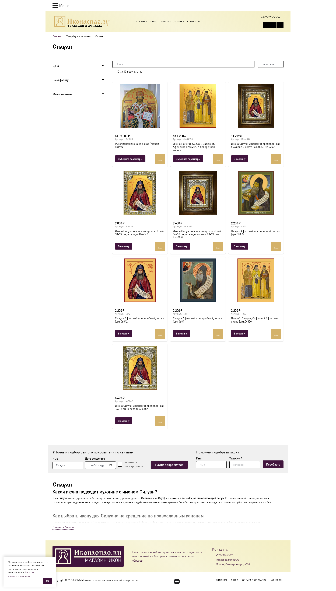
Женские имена (62, 94)
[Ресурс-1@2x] (81, 21)
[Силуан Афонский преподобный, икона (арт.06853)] (256, 193)
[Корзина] (275, 5)
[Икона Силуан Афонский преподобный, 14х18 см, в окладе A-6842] (140, 368)
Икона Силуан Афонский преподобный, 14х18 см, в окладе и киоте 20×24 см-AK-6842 (197, 234)
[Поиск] (251, 64)
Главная (141, 21)
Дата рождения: (95, 458)
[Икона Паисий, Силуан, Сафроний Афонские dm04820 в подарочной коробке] (198, 106)
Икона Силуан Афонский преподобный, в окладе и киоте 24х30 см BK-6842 (255, 145)
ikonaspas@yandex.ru (227, 559)
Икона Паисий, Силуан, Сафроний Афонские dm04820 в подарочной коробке (194, 147)
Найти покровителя (169, 465)
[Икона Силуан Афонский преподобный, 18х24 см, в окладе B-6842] (140, 193)
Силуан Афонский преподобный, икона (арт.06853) (255, 232)
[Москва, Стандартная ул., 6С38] (214, 564)
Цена (55, 66)
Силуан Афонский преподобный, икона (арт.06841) (197, 319)
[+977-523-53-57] (214, 555)
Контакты (193, 21)
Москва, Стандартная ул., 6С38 (233, 564)
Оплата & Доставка (172, 21)
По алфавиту (60, 80)
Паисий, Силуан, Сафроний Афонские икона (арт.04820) (254, 319)
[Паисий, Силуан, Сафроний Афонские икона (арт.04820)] (256, 280)
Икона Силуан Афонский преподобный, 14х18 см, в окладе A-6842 (139, 407)
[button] (61, 5)
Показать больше (63, 527)
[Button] (282, 5)
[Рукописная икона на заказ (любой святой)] (140, 106)
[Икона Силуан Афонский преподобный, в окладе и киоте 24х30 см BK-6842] (256, 106)
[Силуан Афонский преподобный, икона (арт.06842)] (140, 280)
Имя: (55, 459)
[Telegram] (280, 25)
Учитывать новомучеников (134, 464)
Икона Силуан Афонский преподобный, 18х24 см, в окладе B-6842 (139, 232)
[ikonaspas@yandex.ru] (214, 559)
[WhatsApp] (273, 25)
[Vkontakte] (266, 25)
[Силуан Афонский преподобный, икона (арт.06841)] (198, 280)
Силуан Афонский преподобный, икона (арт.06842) (139, 319)
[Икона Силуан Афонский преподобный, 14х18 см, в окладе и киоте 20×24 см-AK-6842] (198, 193)
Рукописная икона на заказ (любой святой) (137, 145)
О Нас (153, 21)
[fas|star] (177, 581)
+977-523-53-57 (224, 555)
